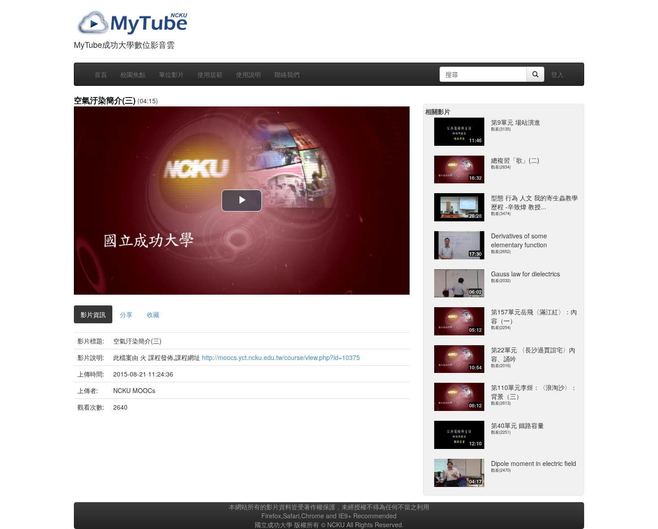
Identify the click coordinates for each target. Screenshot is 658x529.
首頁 (100, 74)
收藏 (153, 314)
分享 (126, 314)
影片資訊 (93, 314)
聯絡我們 (286, 74)
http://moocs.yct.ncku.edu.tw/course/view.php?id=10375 (281, 357)
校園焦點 (132, 74)
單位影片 (171, 74)
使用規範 (209, 74)
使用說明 (248, 74)
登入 (557, 74)
